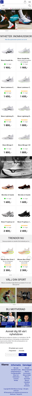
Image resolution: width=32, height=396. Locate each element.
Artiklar (16, 380)
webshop (17, 392)
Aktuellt (27, 368)
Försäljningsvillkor (16, 373)
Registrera (12, 351)
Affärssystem (8, 392)
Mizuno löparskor (27, 369)
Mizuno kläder (27, 375)
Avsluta (21, 351)
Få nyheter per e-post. (16, 348)
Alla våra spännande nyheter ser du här (16, 39)
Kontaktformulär (16, 369)
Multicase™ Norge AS (16, 394)
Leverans (16, 378)
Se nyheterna (15, 174)
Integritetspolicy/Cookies (18, 371)
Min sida (16, 368)
